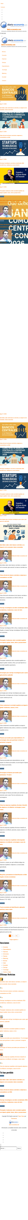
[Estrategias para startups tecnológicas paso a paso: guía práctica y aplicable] (1, 1016)
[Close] (0, 1145)
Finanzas (5, 956)
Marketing (4, 73)
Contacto (3, 7)
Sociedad (4, 77)
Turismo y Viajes (7, 972)
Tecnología (4, 69)
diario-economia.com (14, 29)
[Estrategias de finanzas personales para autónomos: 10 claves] (1, 1044)
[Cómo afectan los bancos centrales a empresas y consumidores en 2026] (1, 988)
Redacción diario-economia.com (19, 211)
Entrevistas (6, 954)
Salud (4, 963)
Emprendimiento (5, 66)
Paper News (21, 1116)
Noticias (4, 51)
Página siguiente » (14, 939)
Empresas (4, 59)
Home (2, 3)
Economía (4, 55)
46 (16, 936)
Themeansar (14, 1118)
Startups (4, 62)
